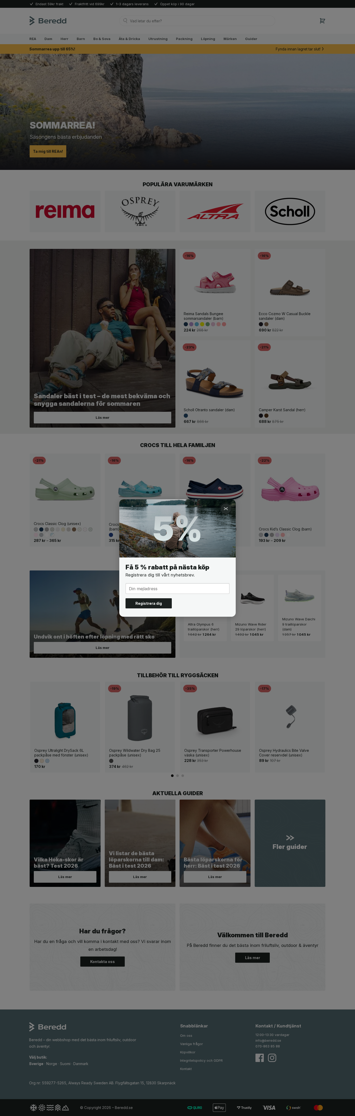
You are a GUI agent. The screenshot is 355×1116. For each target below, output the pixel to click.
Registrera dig (148, 603)
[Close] (226, 508)
